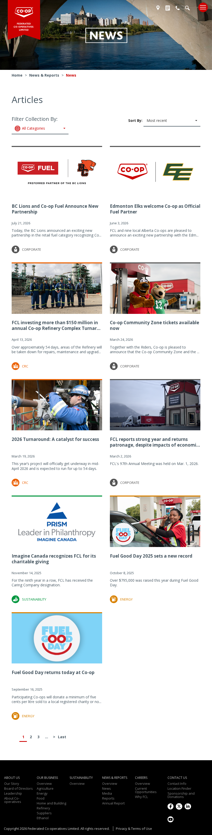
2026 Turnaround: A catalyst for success (55, 439)
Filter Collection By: (35, 123)
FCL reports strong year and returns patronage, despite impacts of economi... (155, 442)
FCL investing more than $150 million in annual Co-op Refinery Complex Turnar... (56, 325)
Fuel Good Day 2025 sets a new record (151, 556)
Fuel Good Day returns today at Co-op (53, 672)
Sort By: (147, 120)
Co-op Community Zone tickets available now (154, 325)
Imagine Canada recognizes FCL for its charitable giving (54, 559)
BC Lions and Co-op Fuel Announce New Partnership (55, 209)
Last (62, 736)
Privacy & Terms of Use (134, 828)
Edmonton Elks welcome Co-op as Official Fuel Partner (155, 209)
